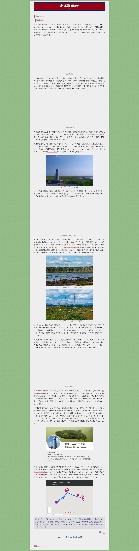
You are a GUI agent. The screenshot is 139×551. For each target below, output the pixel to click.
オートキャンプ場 (94, 134)
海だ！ (85, 88)
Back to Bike (41, 547)
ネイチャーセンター (71, 247)
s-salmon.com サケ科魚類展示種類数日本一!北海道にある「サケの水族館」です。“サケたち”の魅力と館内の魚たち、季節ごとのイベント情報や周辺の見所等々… (69, 456)
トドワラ (71, 252)
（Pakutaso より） (68, 287)
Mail (79, 537)
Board (75, 537)
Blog (70, 537)
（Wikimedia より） (72, 187)
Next (103, 533)
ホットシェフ (52, 152)
